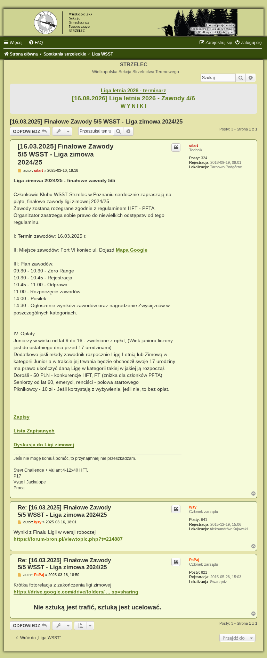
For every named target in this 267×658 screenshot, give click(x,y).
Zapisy (22, 417)
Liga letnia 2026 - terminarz (133, 90)
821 (204, 572)
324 (204, 158)
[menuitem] (36, 42)
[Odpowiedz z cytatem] (175, 147)
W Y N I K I (133, 106)
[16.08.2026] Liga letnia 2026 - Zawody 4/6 (133, 98)
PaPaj (194, 560)
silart (193, 145)
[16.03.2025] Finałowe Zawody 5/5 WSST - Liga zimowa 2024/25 (96, 121)
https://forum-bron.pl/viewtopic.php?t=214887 (68, 539)
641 (204, 519)
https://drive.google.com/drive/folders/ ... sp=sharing (76, 591)
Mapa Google (131, 250)
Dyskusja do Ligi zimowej (44, 444)
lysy (192, 507)
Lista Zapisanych (34, 430)
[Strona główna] (133, 22)
